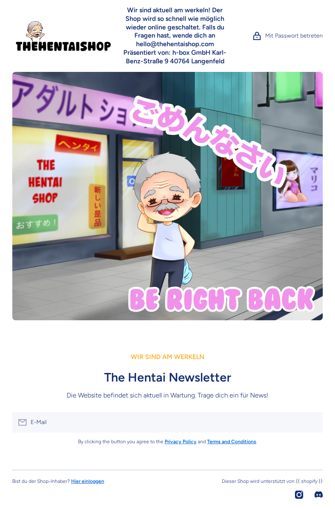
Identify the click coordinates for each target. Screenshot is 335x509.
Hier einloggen (87, 481)
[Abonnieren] (312, 422)
